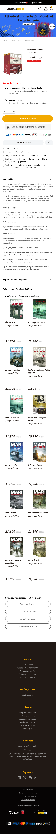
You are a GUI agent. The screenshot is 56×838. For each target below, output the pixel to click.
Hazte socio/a (27, 695)
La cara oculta (11, 465)
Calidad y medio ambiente (27, 668)
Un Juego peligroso (36, 322)
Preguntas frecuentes (27, 713)
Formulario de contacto (27, 746)
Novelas (12, 40)
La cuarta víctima (12, 370)
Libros (5, 40)
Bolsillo (20, 40)
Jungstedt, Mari (32, 52)
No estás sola (33, 560)
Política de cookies (27, 722)
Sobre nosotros (27, 664)
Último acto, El (11, 322)
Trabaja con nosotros (27, 674)
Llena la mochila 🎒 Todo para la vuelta (28, 3)
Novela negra (29, 40)
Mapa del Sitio (28, 789)
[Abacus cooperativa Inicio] (16, 10)
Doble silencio (11, 512)
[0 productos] (51, 9)
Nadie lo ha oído (12, 417)
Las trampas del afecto (38, 512)
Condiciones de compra (27, 716)
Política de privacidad (27, 719)
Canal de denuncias (27, 725)
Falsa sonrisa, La (35, 465)
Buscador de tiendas (27, 671)
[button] (46, 9)
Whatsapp (27, 750)
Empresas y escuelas (27, 677)
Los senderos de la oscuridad (13, 561)
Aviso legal (27, 728)
